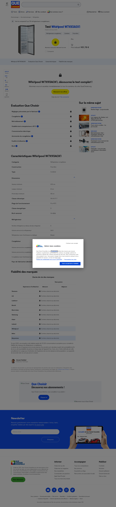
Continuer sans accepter (72, 243)
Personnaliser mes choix (70, 259)
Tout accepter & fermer (70, 263)
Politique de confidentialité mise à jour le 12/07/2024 (49, 259)
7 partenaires (54, 251)
